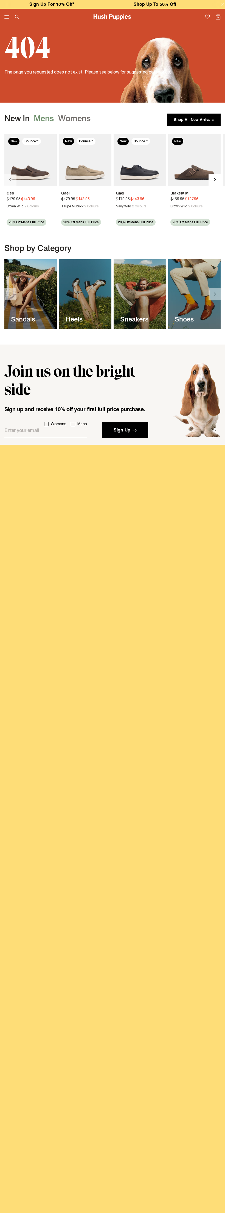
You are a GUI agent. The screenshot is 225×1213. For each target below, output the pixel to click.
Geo (10, 193)
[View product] (9, 206)
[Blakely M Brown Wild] (194, 160)
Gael (65, 193)
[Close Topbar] (222, 4)
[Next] (215, 180)
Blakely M (179, 193)
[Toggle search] (17, 17)
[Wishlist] (207, 17)
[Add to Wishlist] (51, 141)
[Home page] (113, 17)
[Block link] (30, 294)
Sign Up (122, 430)
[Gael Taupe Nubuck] (85, 160)
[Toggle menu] (6, 17)
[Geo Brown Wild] (30, 160)
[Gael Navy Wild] (140, 160)
